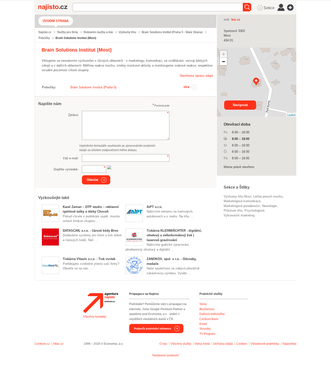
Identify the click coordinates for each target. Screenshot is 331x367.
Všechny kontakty (94, 316)
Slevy (203, 304)
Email (203, 324)
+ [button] (223, 54)
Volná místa (202, 343)
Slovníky (205, 328)
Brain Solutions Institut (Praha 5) (93, 87)
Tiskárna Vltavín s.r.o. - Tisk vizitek (89, 259)
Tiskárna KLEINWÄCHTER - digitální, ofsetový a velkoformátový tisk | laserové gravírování (174, 235)
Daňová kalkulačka (212, 314)
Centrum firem (208, 319)
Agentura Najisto (100, 303)
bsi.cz (235, 19)
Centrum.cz (42, 343)
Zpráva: (73, 115)
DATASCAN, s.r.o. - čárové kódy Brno (90, 230)
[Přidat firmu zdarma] (292, 7)
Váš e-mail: (71, 158)
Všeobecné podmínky (265, 343)
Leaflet (291, 115)
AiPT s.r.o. (154, 207)
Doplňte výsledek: (66, 169)
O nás (163, 343)
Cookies (241, 343)
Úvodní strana (56, 21)
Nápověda (289, 343)
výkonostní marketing (239, 215)
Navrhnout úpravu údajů (196, 75)
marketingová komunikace (242, 201)
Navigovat (240, 105)
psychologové (254, 210)
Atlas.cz (58, 343)
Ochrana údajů (223, 343)
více (186, 87)
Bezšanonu (206, 309)
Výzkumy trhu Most (237, 196)
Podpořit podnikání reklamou (152, 328)
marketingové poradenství (242, 206)
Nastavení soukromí (165, 355)
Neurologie (269, 206)
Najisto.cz (55, 7)
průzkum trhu (233, 210)
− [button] (223, 62)
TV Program (207, 334)
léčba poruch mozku (268, 196)
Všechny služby (181, 343)
